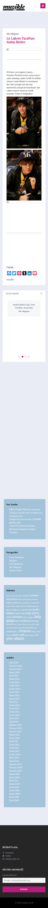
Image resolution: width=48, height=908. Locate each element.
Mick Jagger (18, 624)
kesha (9, 617)
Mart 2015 (13, 676)
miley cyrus (26, 624)
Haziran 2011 (15, 732)
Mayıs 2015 (14, 672)
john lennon (27, 610)
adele (8, 596)
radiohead (11, 631)
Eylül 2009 (14, 800)
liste (17, 621)
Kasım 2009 (14, 794)
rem (17, 631)
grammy (35, 606)
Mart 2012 (13, 702)
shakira (9, 635)
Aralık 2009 (14, 790)
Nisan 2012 (14, 699)
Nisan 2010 (14, 777)
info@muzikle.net (12, 859)
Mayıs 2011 (14, 735)
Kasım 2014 (14, 689)
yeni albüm (15, 638)
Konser (17, 616)
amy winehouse (24, 596)
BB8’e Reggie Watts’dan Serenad (24, 509)
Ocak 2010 (14, 787)
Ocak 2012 (14, 708)
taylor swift (18, 634)
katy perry (32, 613)
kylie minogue (28, 617)
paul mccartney (19, 628)
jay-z (19, 610)
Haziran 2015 (15, 669)
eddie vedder (15, 606)
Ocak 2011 (14, 748)
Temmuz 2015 (15, 666)
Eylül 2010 (14, 761)
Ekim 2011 (14, 718)
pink (35, 628)
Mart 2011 (13, 741)
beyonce (11, 599)
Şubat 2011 (14, 745)
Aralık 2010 (14, 751)
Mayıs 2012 (14, 695)
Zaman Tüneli (15, 570)
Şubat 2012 (14, 705)
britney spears (12, 603)
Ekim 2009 (14, 797)
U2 (37, 635)
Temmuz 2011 (15, 728)
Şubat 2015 (14, 679)
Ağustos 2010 (15, 764)
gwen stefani (11, 610)
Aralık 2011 (14, 712)
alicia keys (14, 596)
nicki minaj (35, 624)
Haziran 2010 (15, 771)
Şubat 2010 (14, 784)
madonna (25, 620)
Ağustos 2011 (15, 725)
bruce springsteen (24, 603)
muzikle (10, 279)
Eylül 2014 (14, 692)
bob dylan (34, 599)
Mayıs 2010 (14, 774)
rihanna (25, 631)
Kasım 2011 (14, 715)
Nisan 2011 (14, 738)
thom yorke (29, 635)
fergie (29, 606)
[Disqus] (24, 399)
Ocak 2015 (14, 682)
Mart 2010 (13, 781)
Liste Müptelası (16, 564)
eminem (23, 606)
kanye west (20, 613)
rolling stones (36, 632)
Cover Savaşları (16, 557)
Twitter (8, 856)
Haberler (13, 561)
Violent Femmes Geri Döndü (22, 526)
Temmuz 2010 (15, 768)
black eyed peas (24, 599)
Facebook (9, 853)
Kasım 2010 (14, 754)
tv (34, 635)
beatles (35, 595)
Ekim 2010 (14, 758)
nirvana (9, 628)
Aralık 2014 (14, 685)
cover (33, 603)
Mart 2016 (13, 663)
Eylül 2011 (14, 722)
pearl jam (30, 628)
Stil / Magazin (13, 34)
